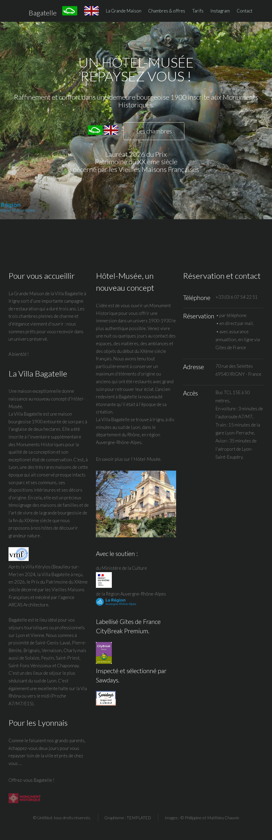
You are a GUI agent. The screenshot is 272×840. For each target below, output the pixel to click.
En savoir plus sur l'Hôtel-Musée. (128, 459)
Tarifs (197, 11)
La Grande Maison (123, 11)
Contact (244, 11)
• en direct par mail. (234, 323)
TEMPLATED (139, 817)
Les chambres (154, 131)
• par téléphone (230, 315)
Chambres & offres (166, 11)
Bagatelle (43, 13)
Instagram (220, 11)
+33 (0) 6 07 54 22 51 (236, 297)
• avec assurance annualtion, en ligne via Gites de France (237, 340)
